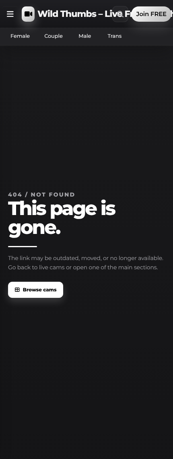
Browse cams (40, 290)
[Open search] (120, 14)
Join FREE (151, 14)
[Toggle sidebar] (10, 14)
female (20, 36)
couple (53, 36)
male (84, 36)
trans (114, 36)
